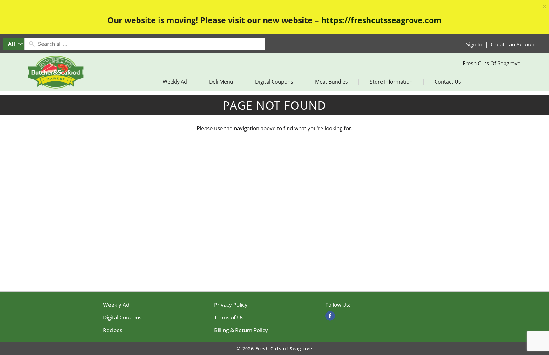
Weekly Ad (116, 305)
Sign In (474, 44)
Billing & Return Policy (241, 330)
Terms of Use (230, 317)
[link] (330, 316)
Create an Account (513, 44)
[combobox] (13, 44)
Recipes (112, 330)
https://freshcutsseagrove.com (381, 20)
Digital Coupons (122, 317)
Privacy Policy (230, 305)
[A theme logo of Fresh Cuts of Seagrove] (55, 79)
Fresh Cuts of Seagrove (492, 63)
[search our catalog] (31, 44)
